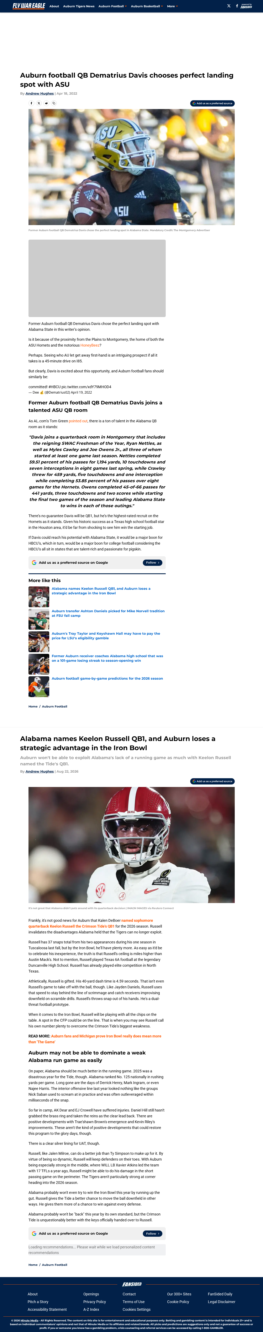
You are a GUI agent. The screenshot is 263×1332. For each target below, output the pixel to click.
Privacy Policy (94, 1302)
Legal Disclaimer (221, 1302)
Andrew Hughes (40, 93)
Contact (129, 1294)
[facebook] (237, 5)
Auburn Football (54, 706)
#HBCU (54, 387)
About (54, 6)
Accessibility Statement (47, 1309)
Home (33, 706)
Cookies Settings (137, 1309)
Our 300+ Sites (179, 1294)
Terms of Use (134, 1302)
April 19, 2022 (81, 392)
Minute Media (29, 1320)
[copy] (54, 103)
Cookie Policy (178, 1302)
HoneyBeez (90, 345)
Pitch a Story (38, 1302)
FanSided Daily (220, 1294)
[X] (229, 5)
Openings (91, 1294)
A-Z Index (91, 1309)
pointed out (78, 421)
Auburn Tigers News (78, 6)
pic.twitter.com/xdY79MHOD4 (86, 387)
